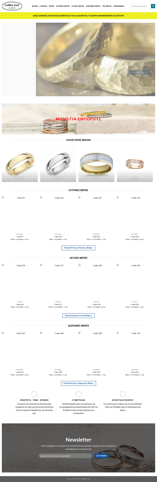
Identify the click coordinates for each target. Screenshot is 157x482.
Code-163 (24, 237)
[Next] (149, 59)
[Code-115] (68, 350)
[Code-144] (79, 282)
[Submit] (153, 6)
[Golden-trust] (12, 6)
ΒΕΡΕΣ (51, 6)
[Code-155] (117, 282)
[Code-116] (106, 350)
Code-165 (100, 237)
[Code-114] (29, 350)
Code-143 (40, 304)
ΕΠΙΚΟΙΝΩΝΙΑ (118, 6)
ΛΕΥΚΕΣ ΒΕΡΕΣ (78, 6)
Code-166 (139, 237)
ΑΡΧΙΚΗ (35, 6)
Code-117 (144, 372)
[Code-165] (101, 214)
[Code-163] (24, 214)
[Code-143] (40, 282)
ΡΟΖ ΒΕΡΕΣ (107, 6)
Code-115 (67, 372)
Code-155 (117, 304)
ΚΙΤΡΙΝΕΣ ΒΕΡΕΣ (63, 6)
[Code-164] (62, 214)
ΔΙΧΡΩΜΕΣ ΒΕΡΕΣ (93, 6)
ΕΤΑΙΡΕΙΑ (43, 6)
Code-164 (62, 237)
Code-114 (29, 372)
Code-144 (79, 304)
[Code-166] (139, 214)
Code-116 (106, 372)
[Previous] (8, 59)
